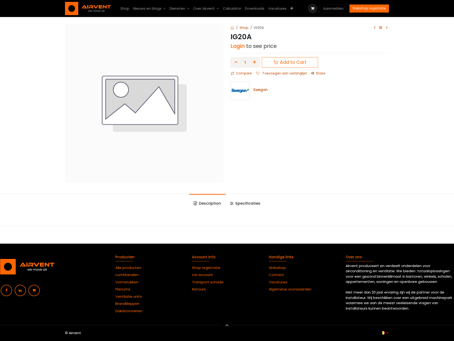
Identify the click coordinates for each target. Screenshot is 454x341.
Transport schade (207, 282)
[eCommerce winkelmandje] (312, 8)
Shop (244, 27)
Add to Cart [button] (292, 62)
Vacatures (278, 282)
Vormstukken (127, 282)
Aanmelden (333, 8)
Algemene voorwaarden (291, 289)
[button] (227, 325)
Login (238, 46)
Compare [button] (244, 73)
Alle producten (128, 267)
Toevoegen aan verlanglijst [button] (284, 73)
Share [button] (320, 73)
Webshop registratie (369, 8)
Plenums (122, 289)
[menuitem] (124, 8)
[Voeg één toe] (254, 62)
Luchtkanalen (127, 274)
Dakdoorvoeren (128, 310)
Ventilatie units (128, 296)
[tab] (207, 203)
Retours (199, 289)
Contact (276, 274)
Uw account (203, 274)
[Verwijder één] (235, 62)
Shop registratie (206, 267)
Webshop (277, 267)
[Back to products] (381, 27)
